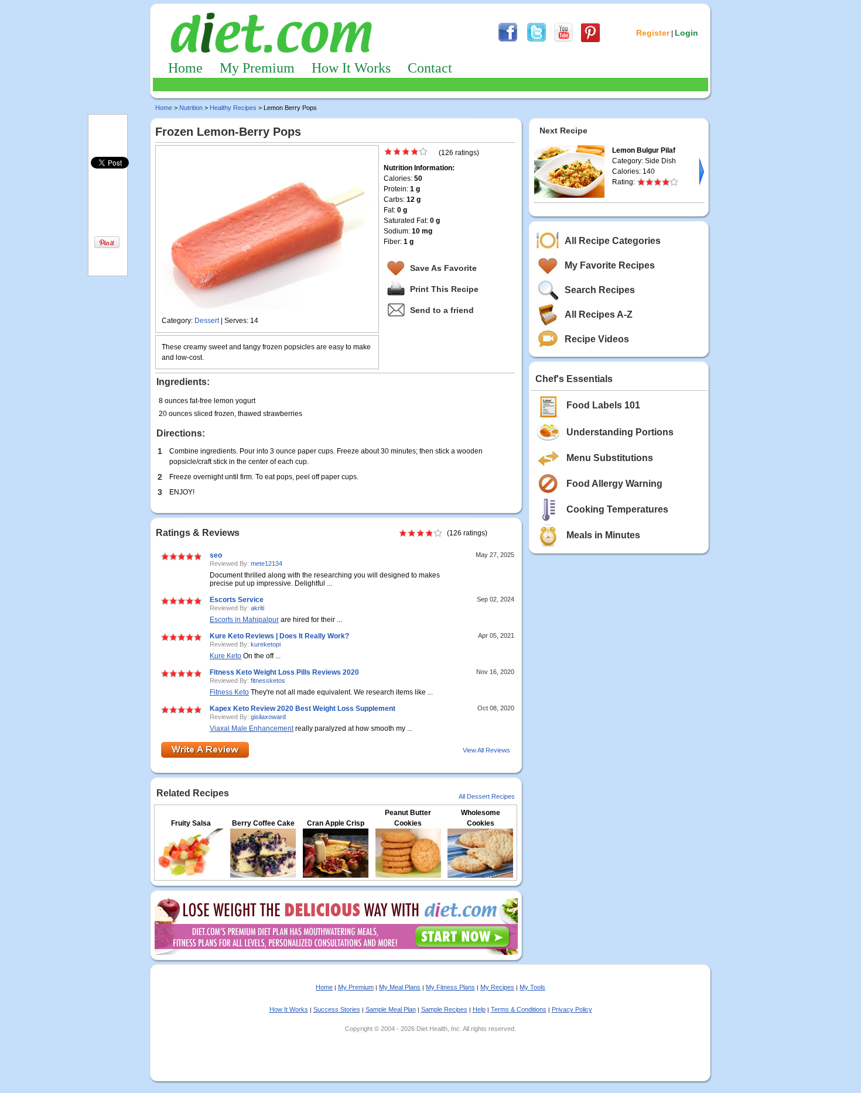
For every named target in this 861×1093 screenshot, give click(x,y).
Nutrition (191, 107)
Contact (430, 67)
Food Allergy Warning (614, 484)
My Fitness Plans (450, 987)
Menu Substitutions (609, 458)
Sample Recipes (444, 1009)
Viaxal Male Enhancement (251, 728)
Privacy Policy (572, 1009)
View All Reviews (486, 750)
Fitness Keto (229, 692)
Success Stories (336, 1009)
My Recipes (497, 987)
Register (652, 32)
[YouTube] (563, 40)
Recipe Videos (597, 339)
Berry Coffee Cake (263, 823)
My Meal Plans (400, 987)
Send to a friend (442, 310)
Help (479, 1009)
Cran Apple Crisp (335, 823)
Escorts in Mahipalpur (244, 620)
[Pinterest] (590, 40)
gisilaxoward (268, 716)
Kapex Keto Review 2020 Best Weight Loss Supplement (302, 708)
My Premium (257, 67)
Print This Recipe (444, 289)
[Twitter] (536, 40)
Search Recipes (600, 290)
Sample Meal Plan (390, 1009)
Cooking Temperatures (617, 509)
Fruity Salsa (191, 823)
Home (185, 67)
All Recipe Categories (613, 241)
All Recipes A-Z (599, 314)
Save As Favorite (443, 268)
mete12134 (266, 563)
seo (216, 555)
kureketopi (266, 644)
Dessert (206, 321)
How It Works (351, 67)
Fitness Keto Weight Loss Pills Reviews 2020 (284, 672)
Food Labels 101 (603, 405)
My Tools (532, 987)
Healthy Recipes (233, 107)
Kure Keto (225, 656)
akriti (257, 607)
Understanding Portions (620, 432)
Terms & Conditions (518, 1009)
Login (686, 32)
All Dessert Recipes (487, 796)
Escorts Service (237, 600)
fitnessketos (268, 680)
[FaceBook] (508, 40)
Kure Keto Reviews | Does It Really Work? (279, 636)
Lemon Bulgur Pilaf (643, 150)
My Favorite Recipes (610, 265)
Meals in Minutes (603, 535)
